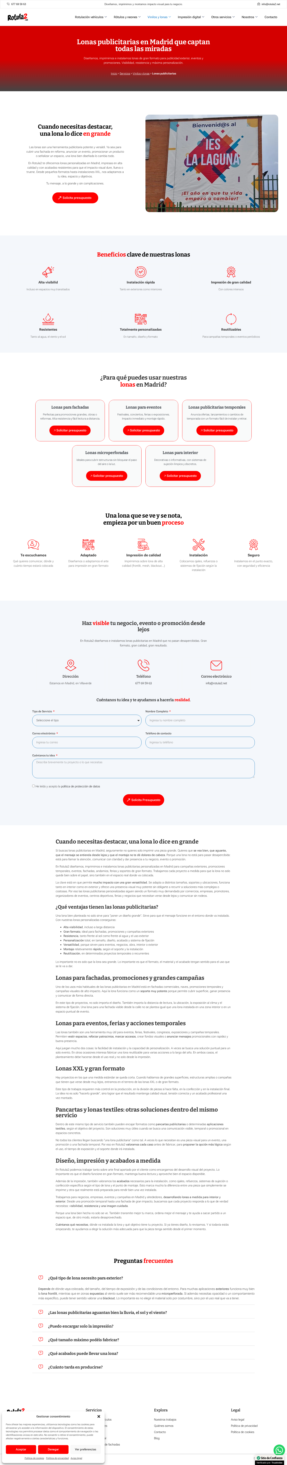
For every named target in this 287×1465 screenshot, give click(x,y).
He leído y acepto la (68, 786)
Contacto (271, 17)
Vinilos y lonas (158, 17)
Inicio (114, 73)
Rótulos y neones (125, 17)
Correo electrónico (44, 733)
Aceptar (21, 1449)
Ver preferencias (85, 1449)
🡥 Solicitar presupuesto (70, 430)
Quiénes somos (163, 1426)
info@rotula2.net (216, 683)
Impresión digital (189, 17)
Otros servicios (221, 17)
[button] (99, 1416)
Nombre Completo (157, 711)
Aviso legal (76, 1458)
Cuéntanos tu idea (43, 755)
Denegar (53, 1449)
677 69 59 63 (143, 683)
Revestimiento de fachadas (103, 1444)
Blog (157, 1438)
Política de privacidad (57, 1458)
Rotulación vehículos (89, 17)
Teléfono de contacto (158, 733)
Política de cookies (34, 1458)
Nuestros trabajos (165, 1419)
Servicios (125, 73)
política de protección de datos (80, 786)
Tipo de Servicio (42, 711)
